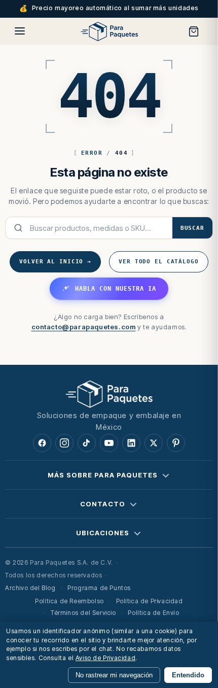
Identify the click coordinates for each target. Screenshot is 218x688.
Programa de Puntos (99, 588)
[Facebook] (42, 443)
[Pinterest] (176, 443)
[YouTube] (109, 443)
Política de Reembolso (69, 601)
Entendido (188, 675)
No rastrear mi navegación (114, 675)
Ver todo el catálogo (159, 261)
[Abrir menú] (20, 31)
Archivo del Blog (30, 588)
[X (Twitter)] (153, 443)
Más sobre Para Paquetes (103, 475)
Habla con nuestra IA (115, 288)
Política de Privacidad (149, 601)
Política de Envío (153, 612)
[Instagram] (64, 443)
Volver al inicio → (55, 261)
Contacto (102, 504)
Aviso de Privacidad (105, 658)
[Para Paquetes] (109, 393)
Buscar (192, 228)
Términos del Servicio (83, 612)
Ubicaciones (102, 533)
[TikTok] (87, 443)
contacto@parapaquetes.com (83, 327)
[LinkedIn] (131, 443)
